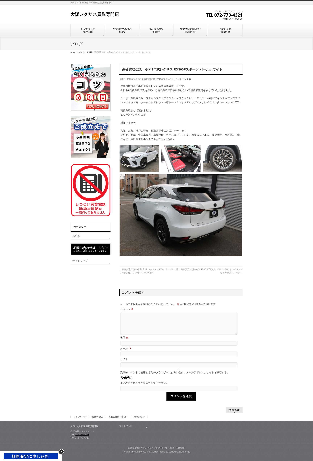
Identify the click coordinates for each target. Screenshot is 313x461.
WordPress (140, 451)
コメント (127, 309)
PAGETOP (234, 410)
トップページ (79, 417)
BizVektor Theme (157, 451)
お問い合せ (139, 417)
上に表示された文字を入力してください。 (144, 382)
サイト (124, 359)
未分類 (188, 79)
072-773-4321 (228, 15)
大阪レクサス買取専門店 (94, 14)
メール (125, 348)
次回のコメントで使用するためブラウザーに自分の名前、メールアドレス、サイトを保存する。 (174, 372)
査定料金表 (97, 417)
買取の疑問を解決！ (118, 417)
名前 (124, 337)
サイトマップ (80, 260)
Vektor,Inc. (174, 451)
